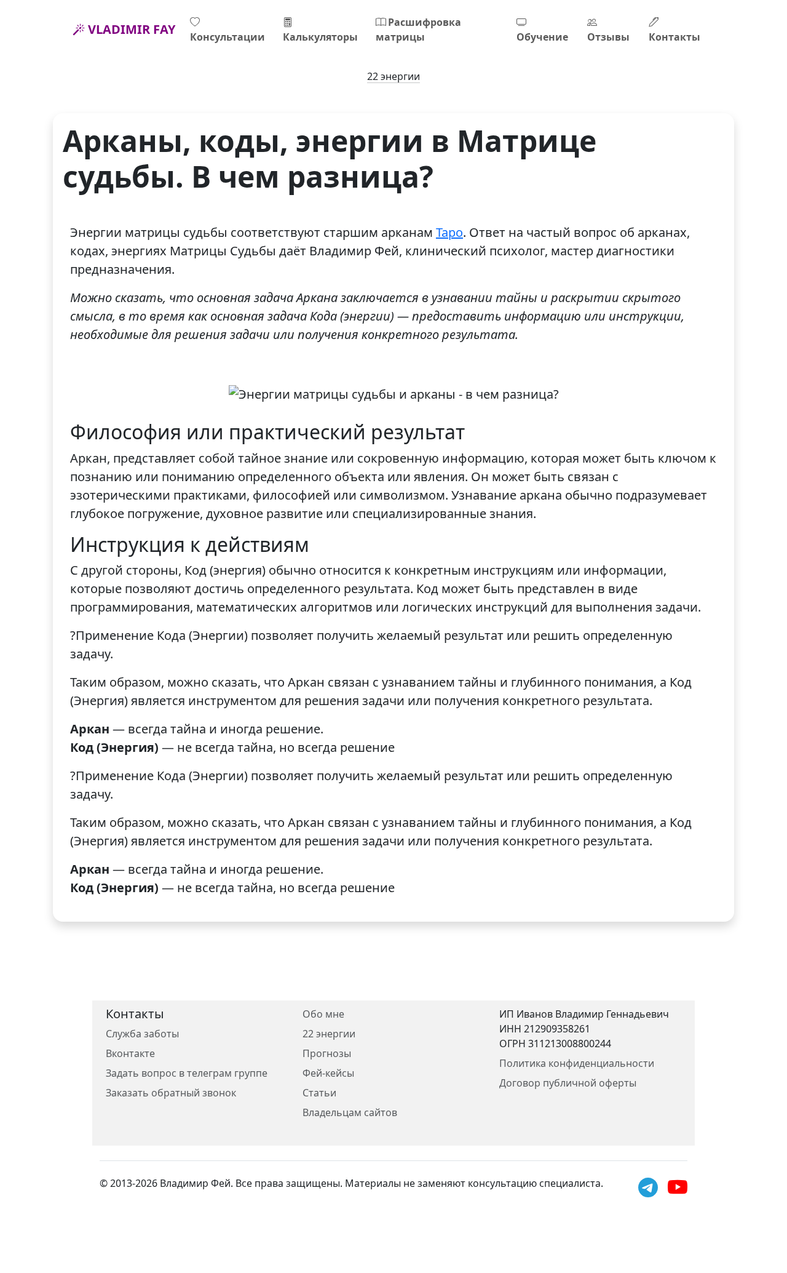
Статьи (319, 1092)
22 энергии (393, 76)
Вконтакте (130, 1053)
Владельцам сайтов (350, 1112)
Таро (449, 232)
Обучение (542, 37)
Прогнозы (327, 1053)
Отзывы (608, 37)
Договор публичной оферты (567, 1083)
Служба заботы (142, 1033)
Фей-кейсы (328, 1073)
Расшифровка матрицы (418, 29)
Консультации (227, 37)
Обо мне (323, 1014)
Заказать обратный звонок (171, 1092)
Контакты (674, 37)
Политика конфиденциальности (576, 1063)
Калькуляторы (320, 37)
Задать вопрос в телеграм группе (186, 1073)
